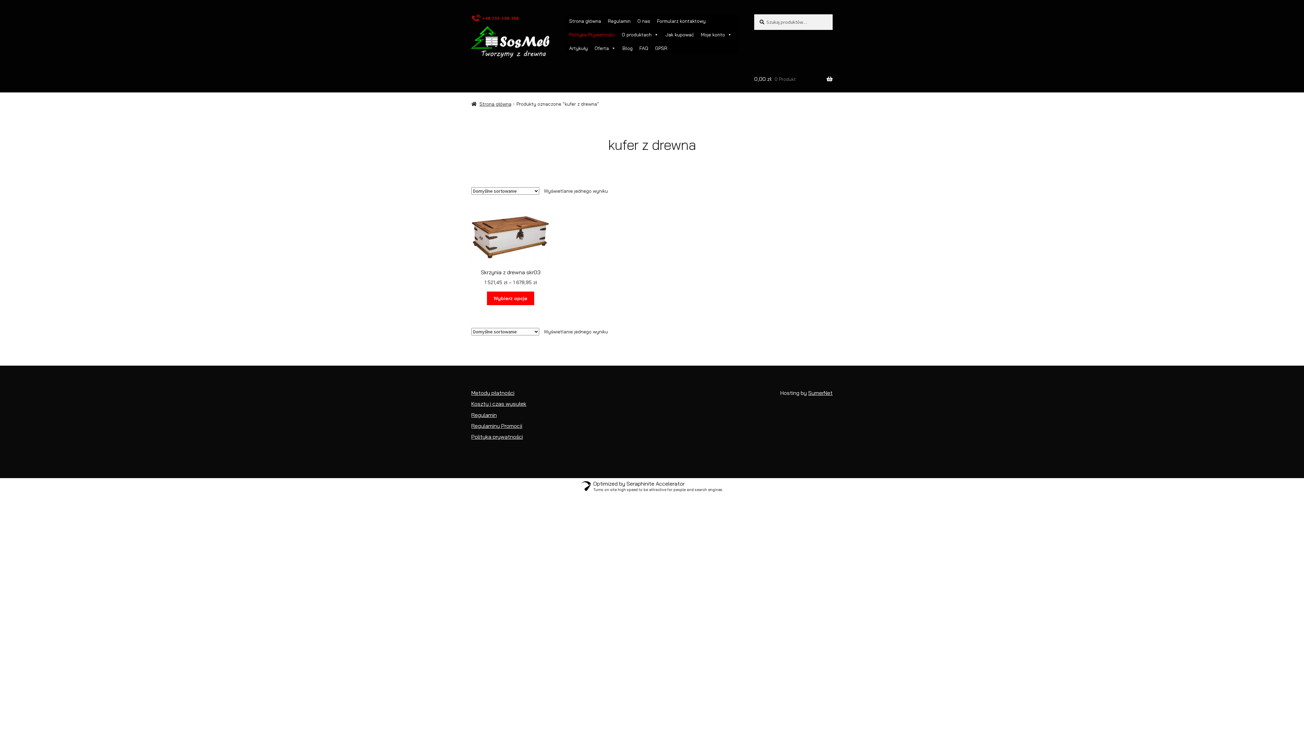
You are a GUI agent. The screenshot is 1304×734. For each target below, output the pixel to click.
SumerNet (820, 392)
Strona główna (585, 21)
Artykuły (578, 48)
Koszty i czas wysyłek (498, 403)
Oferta (602, 48)
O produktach (637, 35)
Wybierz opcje (510, 298)
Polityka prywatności (1190, 689)
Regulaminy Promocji (496, 425)
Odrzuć (1206, 705)
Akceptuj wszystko (1253, 705)
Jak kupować (679, 35)
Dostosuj (1168, 705)
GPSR (661, 48)
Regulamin (619, 21)
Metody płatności (492, 392)
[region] (1215, 672)
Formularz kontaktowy (681, 21)
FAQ (643, 48)
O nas (643, 21)
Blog (627, 48)
